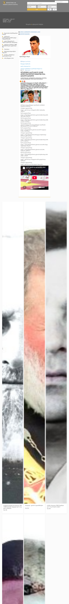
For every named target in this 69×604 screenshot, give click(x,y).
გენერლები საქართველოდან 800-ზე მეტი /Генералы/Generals (9, 38)
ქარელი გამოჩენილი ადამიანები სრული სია (31, 68)
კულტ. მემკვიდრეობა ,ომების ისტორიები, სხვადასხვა (9, 42)
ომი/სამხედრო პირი (9, 58)
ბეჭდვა (28, 70)
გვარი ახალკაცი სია (25, 66)
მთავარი (28, 24)
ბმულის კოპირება (26, 61)
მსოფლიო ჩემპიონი (25, 34)
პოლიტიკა (6, 49)
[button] (49, 37)
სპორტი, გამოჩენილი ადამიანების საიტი (8, 55)
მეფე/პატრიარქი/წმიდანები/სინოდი (10, 34)
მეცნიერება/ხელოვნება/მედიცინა (9, 52)
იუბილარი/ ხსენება (37, 24)
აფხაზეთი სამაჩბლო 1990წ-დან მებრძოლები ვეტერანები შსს (9, 46)
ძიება (37, 9)
